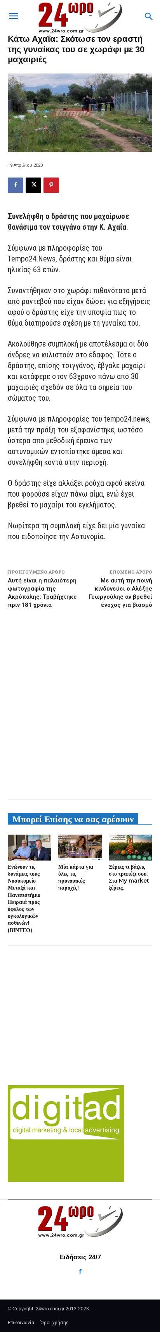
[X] (33, 185)
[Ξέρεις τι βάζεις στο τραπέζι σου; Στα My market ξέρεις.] (130, 848)
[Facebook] (15, 185)
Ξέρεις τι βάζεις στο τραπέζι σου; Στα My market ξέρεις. (129, 877)
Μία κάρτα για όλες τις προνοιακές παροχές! (75, 877)
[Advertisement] (80, 704)
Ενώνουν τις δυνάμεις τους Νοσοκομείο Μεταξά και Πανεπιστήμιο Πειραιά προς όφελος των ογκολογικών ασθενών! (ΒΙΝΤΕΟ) (24, 898)
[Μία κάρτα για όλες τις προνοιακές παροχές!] (80, 848)
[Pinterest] (51, 185)
